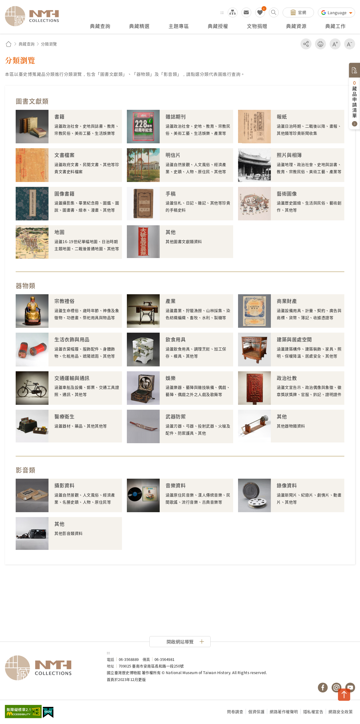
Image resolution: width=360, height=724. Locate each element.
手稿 (171, 193)
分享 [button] (306, 43)
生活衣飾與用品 (72, 339)
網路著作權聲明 (284, 711)
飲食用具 (176, 339)
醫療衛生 (64, 416)
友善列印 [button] (320, 43)
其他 (171, 232)
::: (222, 12)
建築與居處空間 (294, 339)
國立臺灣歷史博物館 (51, 668)
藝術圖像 (287, 193)
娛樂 (171, 378)
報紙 (282, 116)
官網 (302, 12)
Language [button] (338, 12)
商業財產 (287, 301)
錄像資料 (287, 485)
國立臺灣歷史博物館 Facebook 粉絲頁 (323, 687)
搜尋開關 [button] (274, 12)
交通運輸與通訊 (72, 378)
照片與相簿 (289, 154)
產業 (171, 301)
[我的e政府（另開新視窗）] (48, 713)
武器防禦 (176, 416)
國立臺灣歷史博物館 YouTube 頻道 (350, 687)
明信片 (173, 154)
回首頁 (8, 43)
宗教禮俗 (64, 301)
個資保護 (256, 711)
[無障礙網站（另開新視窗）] (23, 712)
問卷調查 (235, 711)
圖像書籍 (64, 193)
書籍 (59, 116)
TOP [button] (344, 695)
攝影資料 (64, 485)
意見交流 (246, 12)
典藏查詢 (27, 44)
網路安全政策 (340, 711)
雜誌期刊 (176, 116)
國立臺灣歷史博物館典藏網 (35, 16)
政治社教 (287, 378)
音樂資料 (176, 485)
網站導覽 (233, 12)
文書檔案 (64, 154)
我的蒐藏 (260, 12)
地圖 (59, 232)
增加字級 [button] (335, 43)
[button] (180, 641)
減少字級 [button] (349, 43)
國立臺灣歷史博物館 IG (336, 687)
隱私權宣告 (313, 711)
